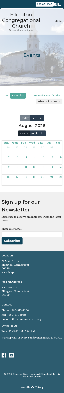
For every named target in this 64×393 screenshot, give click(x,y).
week (34, 133)
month (24, 133)
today (25, 117)
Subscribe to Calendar (47, 95)
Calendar (18, 95)
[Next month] (40, 118)
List (6, 95)
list (42, 133)
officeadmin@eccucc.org (26, 319)
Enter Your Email (12, 228)
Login (38, 376)
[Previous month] (33, 118)
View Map (8, 272)
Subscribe (12, 241)
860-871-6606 (44, 4)
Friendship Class (47, 101)
